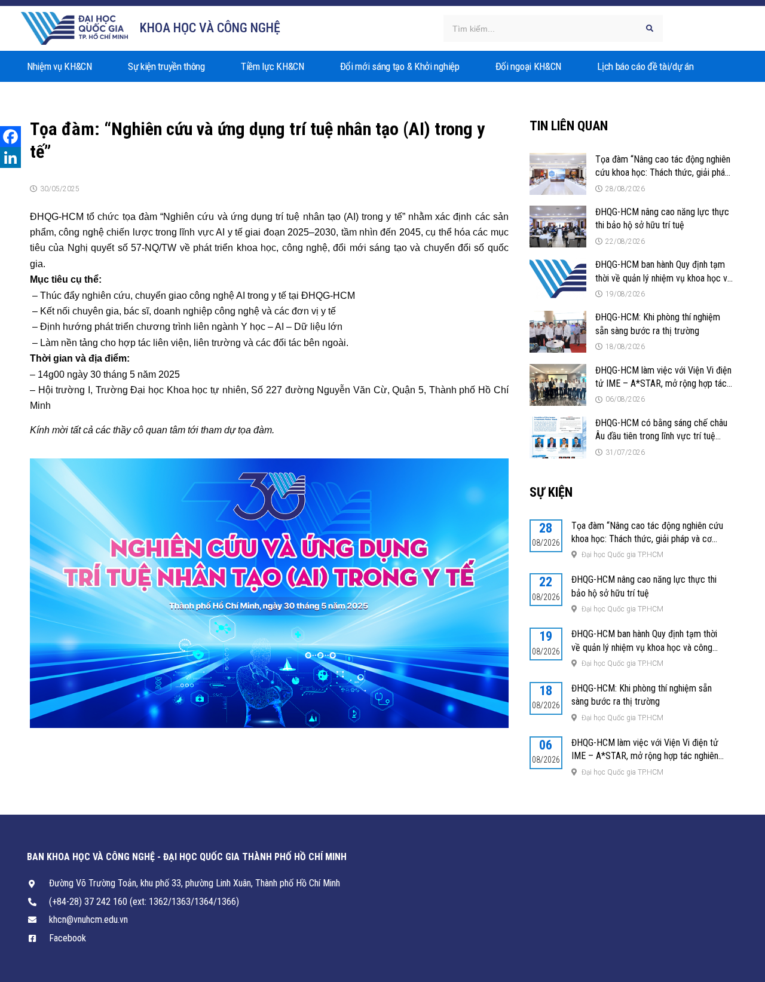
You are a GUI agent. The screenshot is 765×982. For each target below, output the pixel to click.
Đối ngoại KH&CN (528, 66)
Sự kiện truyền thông (166, 66)
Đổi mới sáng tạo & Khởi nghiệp (400, 66)
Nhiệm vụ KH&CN (59, 66)
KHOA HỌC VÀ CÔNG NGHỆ (210, 27)
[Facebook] (10, 136)
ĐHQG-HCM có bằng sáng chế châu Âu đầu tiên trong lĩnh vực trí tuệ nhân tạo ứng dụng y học (661, 436)
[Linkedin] (10, 157)
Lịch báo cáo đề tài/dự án (645, 66)
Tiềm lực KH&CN (272, 66)
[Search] (649, 28)
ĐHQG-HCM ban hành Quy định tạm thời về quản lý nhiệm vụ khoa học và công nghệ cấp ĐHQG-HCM (663, 278)
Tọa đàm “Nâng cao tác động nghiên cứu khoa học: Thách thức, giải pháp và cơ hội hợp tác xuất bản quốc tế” (662, 173)
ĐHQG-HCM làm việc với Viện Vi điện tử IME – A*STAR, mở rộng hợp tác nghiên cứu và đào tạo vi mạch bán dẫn (644, 756)
